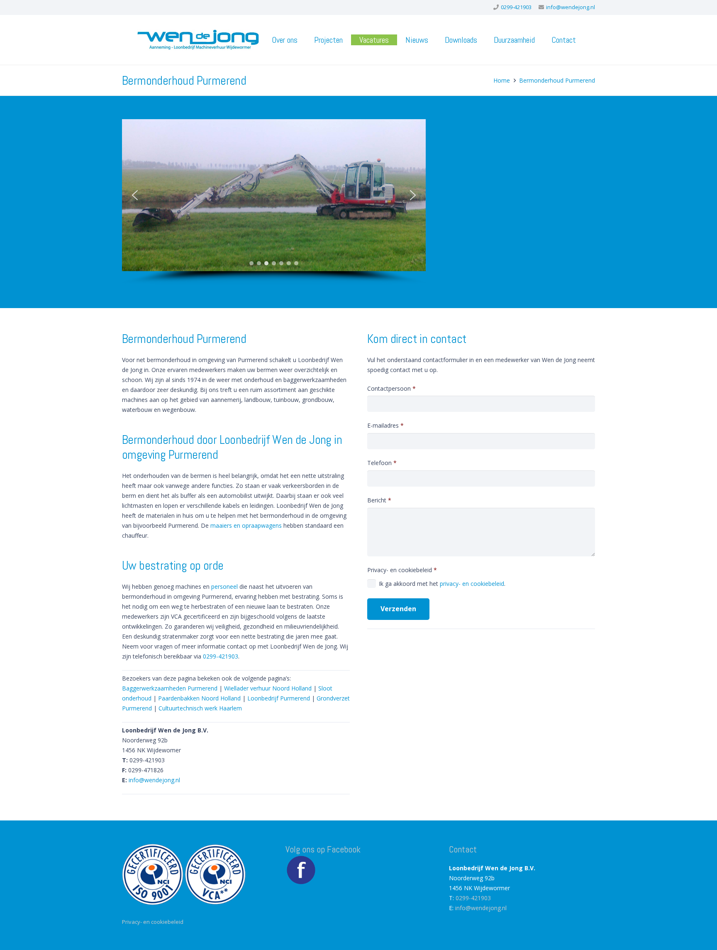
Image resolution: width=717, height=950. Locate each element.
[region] (274, 202)
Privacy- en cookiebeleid (436, 576)
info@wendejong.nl (154, 780)
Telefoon (382, 463)
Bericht (379, 500)
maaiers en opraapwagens (246, 525)
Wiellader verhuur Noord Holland (268, 688)
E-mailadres (385, 425)
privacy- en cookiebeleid (472, 584)
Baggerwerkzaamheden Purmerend (169, 688)
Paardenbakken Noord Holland (199, 698)
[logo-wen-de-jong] (198, 39)
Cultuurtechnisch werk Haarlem (200, 708)
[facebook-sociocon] (301, 870)
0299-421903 (220, 656)
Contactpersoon (391, 388)
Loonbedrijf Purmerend (278, 698)
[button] (305, 40)
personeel (224, 586)
